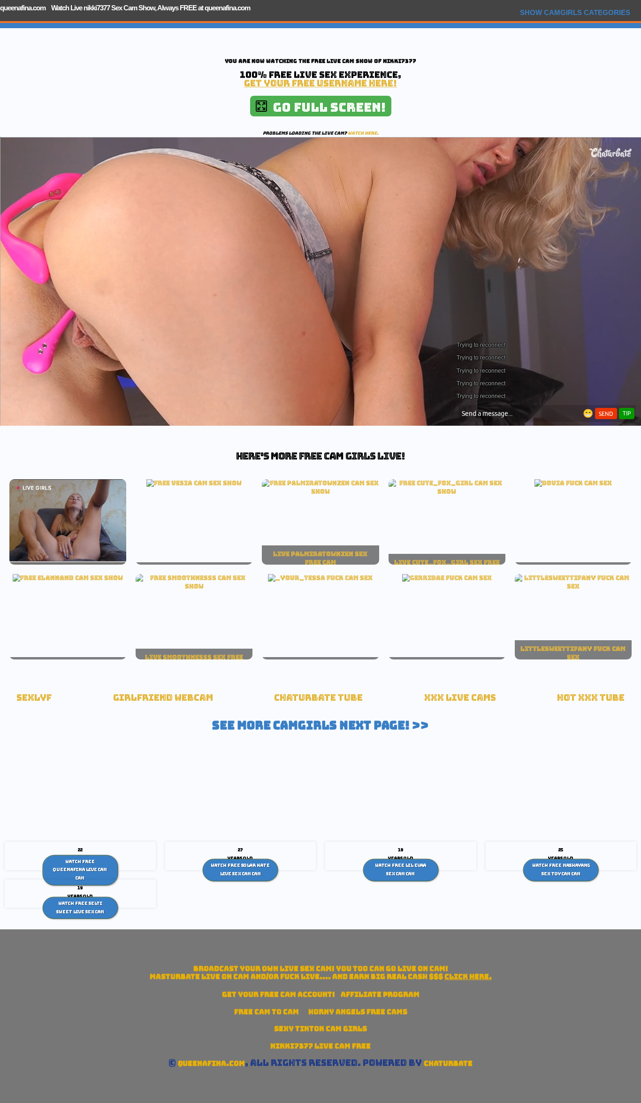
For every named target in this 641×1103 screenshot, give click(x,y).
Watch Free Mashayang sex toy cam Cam (561, 870)
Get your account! (278, 994)
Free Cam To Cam (266, 1011)
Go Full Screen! (326, 107)
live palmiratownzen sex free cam (320, 558)
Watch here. (363, 133)
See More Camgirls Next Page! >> (320, 725)
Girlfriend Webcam (163, 698)
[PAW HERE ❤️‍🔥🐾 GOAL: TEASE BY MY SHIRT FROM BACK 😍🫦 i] (320, 491)
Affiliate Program (380, 994)
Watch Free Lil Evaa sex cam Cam (400, 870)
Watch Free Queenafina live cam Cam (80, 869)
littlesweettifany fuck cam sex (573, 652)
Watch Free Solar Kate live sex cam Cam (240, 870)
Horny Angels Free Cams (357, 1011)
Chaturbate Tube (318, 698)
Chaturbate (448, 1063)
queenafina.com (23, 8)
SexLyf (34, 698)
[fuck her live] (573, 483)
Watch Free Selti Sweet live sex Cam (80, 908)
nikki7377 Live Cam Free (320, 1046)
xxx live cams (460, 698)
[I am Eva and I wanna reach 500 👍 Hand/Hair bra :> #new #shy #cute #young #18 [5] (194, 586)
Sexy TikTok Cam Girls (320, 1028)
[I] (447, 491)
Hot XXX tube (591, 698)
